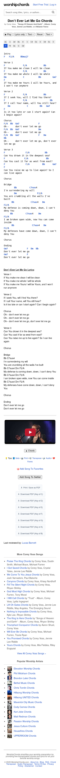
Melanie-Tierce (42, 27)
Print (26, 458)
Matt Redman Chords (25, 716)
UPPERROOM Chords (25, 735)
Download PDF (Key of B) (31, 533)
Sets (17, 458)
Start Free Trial (40, 4)
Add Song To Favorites (31, 468)
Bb (19, 42)
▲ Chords (30, 451)
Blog (42, 762)
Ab (5, 42)
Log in (53, 4)
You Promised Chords (18, 638)
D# (45, 42)
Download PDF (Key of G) (31, 520)
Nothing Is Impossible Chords (22, 611)
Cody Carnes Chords (24, 706)
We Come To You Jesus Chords (23, 574)
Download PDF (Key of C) (31, 494)
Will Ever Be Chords (17, 631)
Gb (14, 46)
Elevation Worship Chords (27, 668)
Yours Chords (14, 645)
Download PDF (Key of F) (31, 513)
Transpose (36, 458)
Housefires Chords (23, 730)
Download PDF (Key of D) (31, 500)
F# (10, 46)
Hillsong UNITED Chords (26, 697)
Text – (31, 34)
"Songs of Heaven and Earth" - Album (33, 24)
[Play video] (30, 432)
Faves (30, 461)
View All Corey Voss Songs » (31, 653)
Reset (40, 34)
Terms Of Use (40, 763)
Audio (48, 458)
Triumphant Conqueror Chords (22, 624)
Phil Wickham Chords (24, 673)
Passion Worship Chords (26, 721)
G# (23, 46)
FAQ (47, 762)
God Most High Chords (18, 591)
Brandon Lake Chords (25, 678)
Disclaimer (29, 765)
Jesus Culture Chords (25, 726)
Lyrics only (20, 34)
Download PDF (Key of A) (31, 526)
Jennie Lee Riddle (24, 27)
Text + (49, 34)
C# (32, 42)
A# (14, 42)
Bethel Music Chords (24, 682)
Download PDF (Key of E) (31, 507)
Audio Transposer (25, 763)
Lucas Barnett (29, 542)
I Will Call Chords (15, 598)
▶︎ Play (8, 34)
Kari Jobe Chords (22, 711)
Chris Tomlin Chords (24, 687)
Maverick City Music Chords (28, 702)
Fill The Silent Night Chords (21, 584)
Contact (38, 765)
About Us (34, 762)
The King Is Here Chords (19, 618)
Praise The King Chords (19, 561)
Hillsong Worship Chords (26, 692)
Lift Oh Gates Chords (17, 604)
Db (36, 42)
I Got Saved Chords (17, 567)
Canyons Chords (15, 581)
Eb (49, 42)
